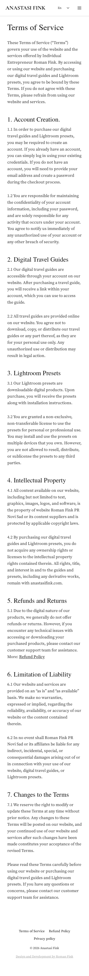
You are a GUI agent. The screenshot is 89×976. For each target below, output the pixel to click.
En (59, 8)
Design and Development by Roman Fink (44, 957)
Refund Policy (32, 656)
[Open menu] (79, 7)
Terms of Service (32, 931)
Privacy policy (44, 939)
